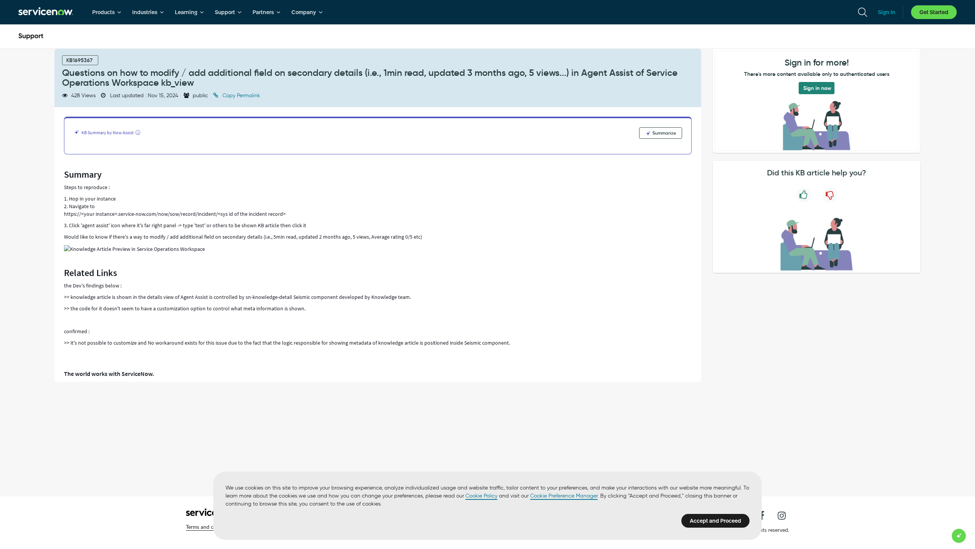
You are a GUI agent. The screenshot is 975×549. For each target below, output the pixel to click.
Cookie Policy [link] (481, 496)
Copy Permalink (240, 95)
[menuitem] (106, 12)
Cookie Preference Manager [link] (564, 496)
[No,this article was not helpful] (830, 195)
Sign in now (817, 88)
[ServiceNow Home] (45, 12)
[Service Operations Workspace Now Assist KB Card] (134, 249)
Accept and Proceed (715, 520)
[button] (210, 526)
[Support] (30, 36)
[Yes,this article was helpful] (803, 195)
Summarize (663, 133)
